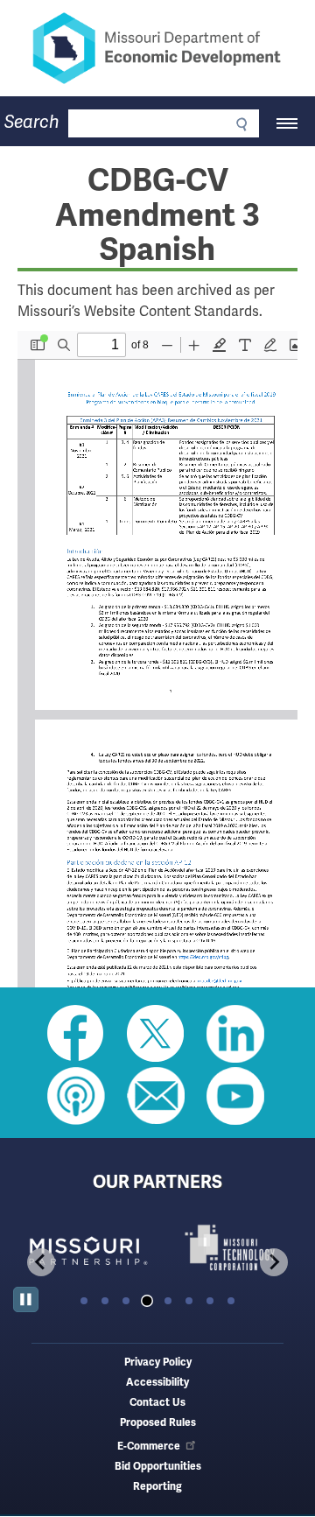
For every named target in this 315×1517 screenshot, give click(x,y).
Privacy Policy (158, 1362)
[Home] (157, 48)
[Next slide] (274, 1262)
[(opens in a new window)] (85, 1248)
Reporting (157, 1486)
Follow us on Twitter (156, 1034)
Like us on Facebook (76, 1034)
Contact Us (158, 1402)
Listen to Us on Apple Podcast (76, 1096)
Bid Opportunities (158, 1466)
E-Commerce (148, 1446)
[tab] (84, 1300)
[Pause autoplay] (25, 1299)
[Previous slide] (41, 1262)
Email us (156, 1096)
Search (32, 122)
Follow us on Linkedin (235, 1034)
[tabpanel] (85, 1248)
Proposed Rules (158, 1422)
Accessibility (157, 1382)
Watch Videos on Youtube (235, 1096)
